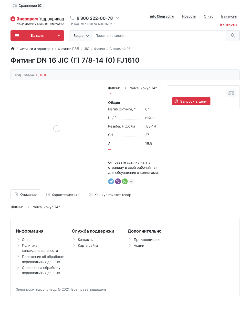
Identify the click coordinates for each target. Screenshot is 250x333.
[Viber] (118, 181)
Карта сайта (88, 245)
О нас (208, 16)
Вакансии (229, 16)
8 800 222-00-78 (95, 18)
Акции (139, 245)
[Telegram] (111, 181)
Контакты (86, 239)
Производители (146, 239)
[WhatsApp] (125, 181)
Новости (189, 16)
